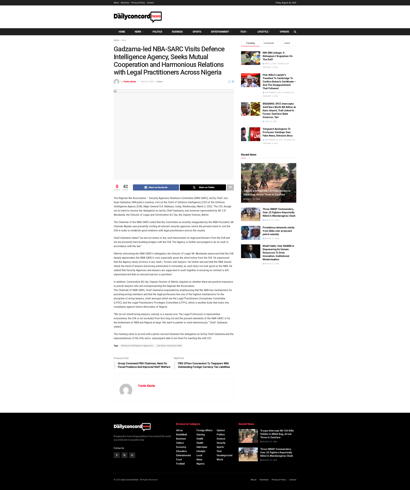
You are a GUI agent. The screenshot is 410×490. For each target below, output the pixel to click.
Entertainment (220, 31)
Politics (157, 31)
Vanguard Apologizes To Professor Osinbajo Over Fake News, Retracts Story (277, 132)
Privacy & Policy (138, 3)
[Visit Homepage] (138, 17)
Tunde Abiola (129, 81)
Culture (180, 443)
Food (179, 459)
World (220, 459)
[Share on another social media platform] (230, 187)
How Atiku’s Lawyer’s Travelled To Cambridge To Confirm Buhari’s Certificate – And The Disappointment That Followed (279, 81)
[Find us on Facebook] (117, 455)
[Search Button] (295, 31)
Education (181, 451)
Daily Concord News (130, 480)
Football (180, 463)
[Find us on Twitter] (124, 455)
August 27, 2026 (252, 199)
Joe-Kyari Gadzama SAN (169, 346)
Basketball (181, 434)
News (138, 31)
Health (200, 438)
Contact (150, 3)
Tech (243, 31)
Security (221, 443)
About (116, 3)
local (199, 455)
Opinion (284, 31)
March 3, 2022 (147, 81)
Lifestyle (263, 31)
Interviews (202, 447)
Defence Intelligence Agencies (137, 346)
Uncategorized (224, 455)
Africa (179, 430)
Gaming (201, 434)
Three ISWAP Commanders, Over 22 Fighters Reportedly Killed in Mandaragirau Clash (279, 212)
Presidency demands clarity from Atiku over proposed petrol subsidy (278, 231)
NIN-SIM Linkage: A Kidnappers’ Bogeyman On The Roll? (278, 56)
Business (177, 31)
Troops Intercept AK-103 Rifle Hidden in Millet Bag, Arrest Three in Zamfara (277, 434)
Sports (197, 31)
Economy (181, 447)
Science (221, 438)
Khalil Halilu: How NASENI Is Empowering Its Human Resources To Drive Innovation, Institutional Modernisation (278, 253)
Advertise (125, 3)
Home (122, 31)
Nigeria (200, 463)
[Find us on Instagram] (132, 455)
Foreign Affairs (205, 430)
